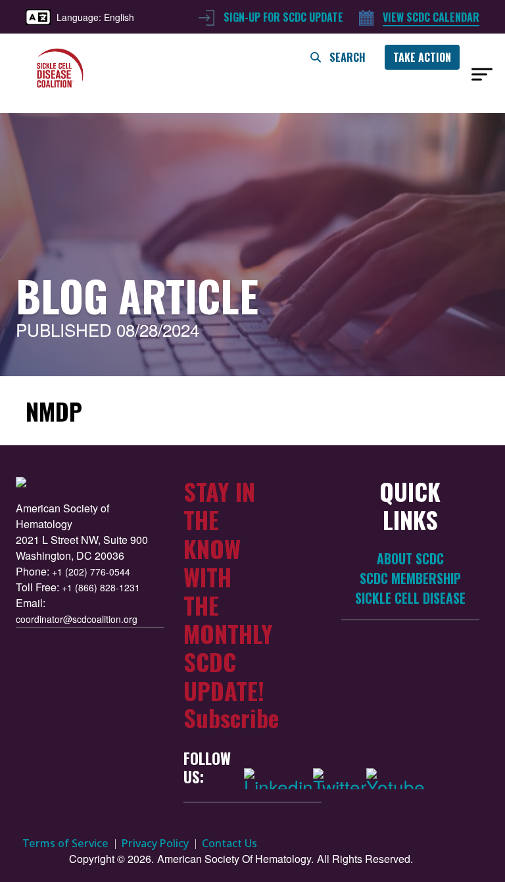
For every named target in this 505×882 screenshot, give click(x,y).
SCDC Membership (410, 578)
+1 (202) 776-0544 (91, 571)
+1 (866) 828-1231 (101, 587)
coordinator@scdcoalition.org (76, 618)
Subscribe (231, 717)
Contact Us (229, 843)
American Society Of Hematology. (235, 858)
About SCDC (410, 558)
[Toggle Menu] (482, 74)
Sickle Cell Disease (410, 598)
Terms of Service (65, 843)
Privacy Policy (155, 843)
